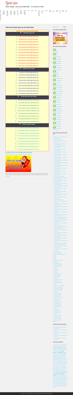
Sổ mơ (66, 11)
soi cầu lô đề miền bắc (59, 383)
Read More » (8, 176)
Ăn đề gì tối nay (17, 12)
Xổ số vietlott (58, 65)
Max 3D (56, 272)
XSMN (57, 52)
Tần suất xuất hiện (58, 294)
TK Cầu (53, 11)
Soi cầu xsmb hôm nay (4, 12)
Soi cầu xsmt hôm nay (11, 12)
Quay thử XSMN (57, 318)
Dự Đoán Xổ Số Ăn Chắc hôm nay (62, 359)
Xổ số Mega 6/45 (58, 67)
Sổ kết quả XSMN (58, 61)
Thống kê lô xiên (57, 303)
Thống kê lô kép (57, 302)
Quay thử (63, 11)
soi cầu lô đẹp (62, 380)
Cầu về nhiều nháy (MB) (59, 91)
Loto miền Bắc (58, 115)
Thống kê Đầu (58, 102)
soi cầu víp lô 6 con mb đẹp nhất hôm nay (19, 152)
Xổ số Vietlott (57, 276)
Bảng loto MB (57, 312)
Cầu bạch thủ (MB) (58, 290)
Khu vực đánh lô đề (21, 12)
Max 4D (57, 74)
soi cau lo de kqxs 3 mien (60, 375)
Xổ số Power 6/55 (57, 273)
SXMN (32, 10)
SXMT (36, 10)
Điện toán (50, 11)
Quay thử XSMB (58, 121)
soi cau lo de (57, 371)
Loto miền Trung (58, 119)
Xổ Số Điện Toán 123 (58, 279)
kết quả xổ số (59, 367)
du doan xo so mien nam (58, 349)
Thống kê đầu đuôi (59, 93)
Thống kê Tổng (58, 108)
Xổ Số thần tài (57, 281)
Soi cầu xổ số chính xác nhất (58, 384)
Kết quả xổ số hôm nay (39, 13)
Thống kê (57, 11)
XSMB (57, 50)
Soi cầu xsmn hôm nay (14, 12)
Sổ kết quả (42, 11)
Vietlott (46, 10)
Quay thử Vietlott (58, 128)
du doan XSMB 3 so (59, 352)
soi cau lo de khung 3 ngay (59, 374)
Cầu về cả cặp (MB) (59, 89)
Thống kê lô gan (58, 95)
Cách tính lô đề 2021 (63, 346)
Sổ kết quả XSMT (58, 63)
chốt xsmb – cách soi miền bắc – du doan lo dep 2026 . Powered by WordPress (36, 393)
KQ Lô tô (60, 11)
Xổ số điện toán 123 (59, 80)
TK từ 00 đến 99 (57, 293)
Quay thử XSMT (57, 317)
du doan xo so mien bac (61, 348)
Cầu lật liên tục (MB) (59, 87)
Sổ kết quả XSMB (58, 59)
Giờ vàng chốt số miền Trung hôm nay (59, 364)
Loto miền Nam (58, 117)
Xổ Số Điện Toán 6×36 (58, 282)
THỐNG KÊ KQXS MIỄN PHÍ (24, 12)
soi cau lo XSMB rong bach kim (60, 379)
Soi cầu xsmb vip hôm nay (7, 13)
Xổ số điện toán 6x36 (59, 78)
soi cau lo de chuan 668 (63, 371)
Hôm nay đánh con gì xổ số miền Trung (59, 366)
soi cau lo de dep (58, 372)
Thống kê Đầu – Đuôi (59, 106)
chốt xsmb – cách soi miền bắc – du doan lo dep (25, 7)
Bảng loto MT (57, 309)
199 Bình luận (8, 154)
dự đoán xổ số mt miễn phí (62, 363)
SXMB (29, 10)
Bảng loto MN (57, 311)
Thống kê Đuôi (58, 104)
